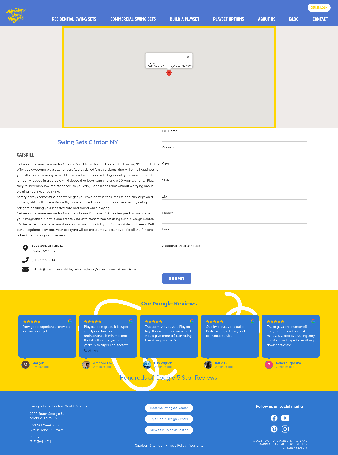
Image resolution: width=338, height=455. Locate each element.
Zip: (165, 196)
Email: (166, 229)
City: (165, 164)
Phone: (167, 213)
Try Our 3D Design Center (169, 419)
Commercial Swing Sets (133, 19)
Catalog (141, 445)
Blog (293, 19)
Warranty (196, 445)
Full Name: (170, 131)
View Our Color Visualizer (169, 430)
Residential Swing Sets (74, 19)
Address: (168, 147)
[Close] (188, 57)
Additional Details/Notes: (181, 246)
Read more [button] (91, 350)
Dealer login (319, 7)
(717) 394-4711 (40, 441)
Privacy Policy (175, 445)
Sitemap (156, 445)
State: (166, 180)
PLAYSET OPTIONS (228, 19)
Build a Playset (184, 19)
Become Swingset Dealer (169, 408)
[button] (169, 73)
